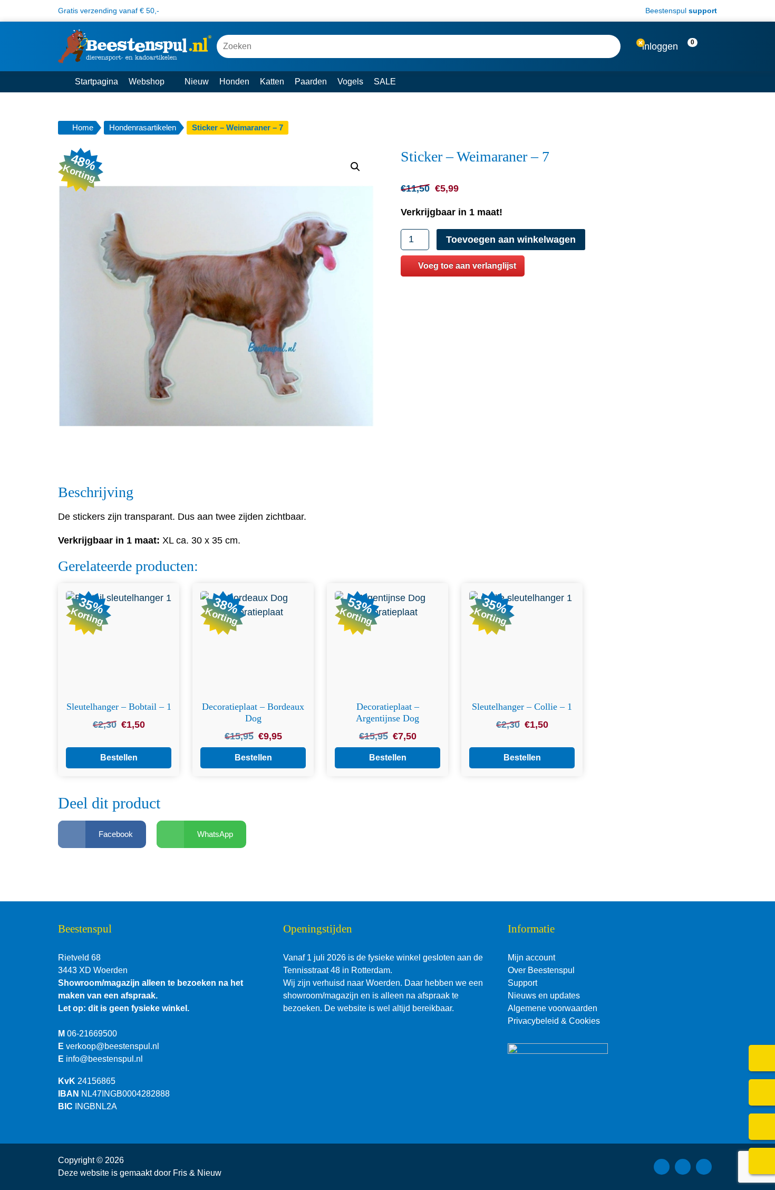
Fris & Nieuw (197, 1172)
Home (82, 127)
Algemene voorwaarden (552, 1008)
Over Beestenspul (541, 970)
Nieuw (197, 81)
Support (522, 982)
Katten (272, 81)
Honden (234, 81)
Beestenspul (680, 10)
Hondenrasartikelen (142, 127)
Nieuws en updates (544, 995)
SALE (385, 81)
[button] (698, 46)
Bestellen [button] (119, 757)
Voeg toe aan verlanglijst (467, 265)
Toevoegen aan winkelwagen (511, 239)
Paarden (311, 81)
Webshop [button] (146, 81)
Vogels (350, 81)
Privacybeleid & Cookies (554, 1020)
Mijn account (531, 957)
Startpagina (96, 81)
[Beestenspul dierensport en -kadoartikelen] (134, 46)
